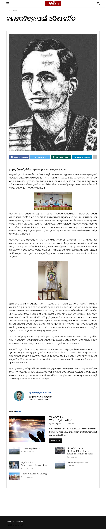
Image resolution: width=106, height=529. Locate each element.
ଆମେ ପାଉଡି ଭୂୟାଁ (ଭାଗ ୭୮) (31, 448)
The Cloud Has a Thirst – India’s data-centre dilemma (80, 451)
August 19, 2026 (71, 424)
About (9, 521)
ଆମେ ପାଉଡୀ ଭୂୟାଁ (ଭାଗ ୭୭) (77, 462)
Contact (19, 521)
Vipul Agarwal (57, 424)
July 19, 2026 (27, 468)
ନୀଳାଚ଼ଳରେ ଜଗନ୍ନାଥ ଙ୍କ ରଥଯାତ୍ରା (34, 474)
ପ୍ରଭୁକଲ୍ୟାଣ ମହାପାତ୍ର (40, 392)
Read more (55, 440)
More (15, 10)
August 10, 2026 (74, 457)
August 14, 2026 (29, 452)
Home (8, 10)
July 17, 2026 (73, 466)
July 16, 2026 (27, 477)
